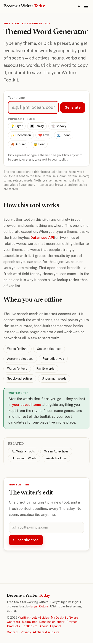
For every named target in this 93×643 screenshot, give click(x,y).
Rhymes (71, 622)
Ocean (64, 135)
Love (44, 135)
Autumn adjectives (20, 358)
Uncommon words (54, 378)
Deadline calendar (51, 622)
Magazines (29, 622)
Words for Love (56, 458)
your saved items (26, 405)
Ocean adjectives (49, 348)
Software (71, 617)
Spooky (58, 126)
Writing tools (28, 617)
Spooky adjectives (20, 378)
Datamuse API (42, 238)
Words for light (17, 348)
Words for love (17, 368)
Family (37, 126)
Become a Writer (24, 6)
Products (13, 626)
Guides (44, 617)
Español (55, 626)
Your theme (16, 97)
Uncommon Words (24, 458)
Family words (45, 368)
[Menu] (86, 6)
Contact (13, 632)
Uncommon (21, 135)
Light (17, 126)
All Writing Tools (23, 451)
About (43, 626)
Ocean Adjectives (56, 451)
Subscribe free (25, 540)
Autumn (18, 144)
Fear (39, 144)
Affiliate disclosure (46, 632)
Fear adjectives (53, 358)
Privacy (26, 632)
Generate (73, 107)
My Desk (57, 617)
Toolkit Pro (29, 626)
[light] (79, 6)
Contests (13, 622)
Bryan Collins (39, 606)
